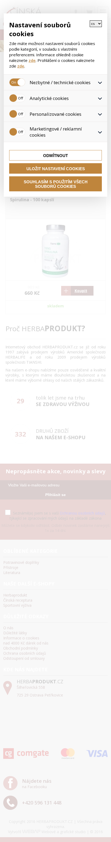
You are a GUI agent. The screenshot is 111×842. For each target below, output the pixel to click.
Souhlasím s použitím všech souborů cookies (56, 184)
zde (32, 60)
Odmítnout (55, 155)
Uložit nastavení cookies (55, 168)
